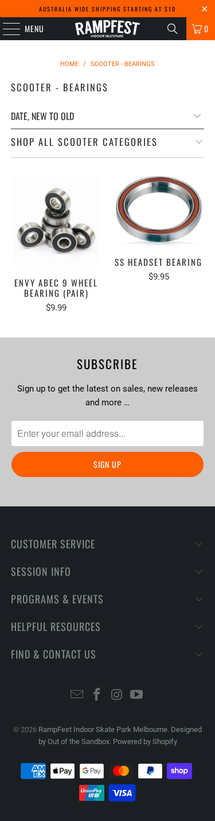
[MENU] (5, 28)
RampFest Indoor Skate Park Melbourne (102, 729)
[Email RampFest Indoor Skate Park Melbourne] (77, 695)
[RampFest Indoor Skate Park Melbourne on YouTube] (137, 695)
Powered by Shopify (145, 741)
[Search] (172, 28)
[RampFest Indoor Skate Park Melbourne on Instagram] (117, 695)
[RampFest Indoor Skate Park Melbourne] (108, 28)
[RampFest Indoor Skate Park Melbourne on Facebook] (96, 695)
